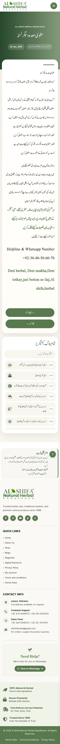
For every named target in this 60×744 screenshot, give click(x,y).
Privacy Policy (11, 567)
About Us (9, 542)
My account (11, 572)
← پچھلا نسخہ (30, 312)
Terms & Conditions (29, 739)
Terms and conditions (15, 577)
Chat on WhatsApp (30, 668)
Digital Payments (13, 562)
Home (8, 537)
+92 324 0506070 (20, 613)
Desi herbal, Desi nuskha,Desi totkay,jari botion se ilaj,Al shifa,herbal (31, 279)
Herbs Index (11, 582)
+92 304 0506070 (20, 622)
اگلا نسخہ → (30, 324)
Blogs (7, 552)
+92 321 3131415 (39, 622)
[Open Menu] (53, 5)
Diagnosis (10, 557)
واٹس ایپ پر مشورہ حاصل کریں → (36, 473)
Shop (7, 547)
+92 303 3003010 (40, 613)
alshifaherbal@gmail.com (23, 628)
